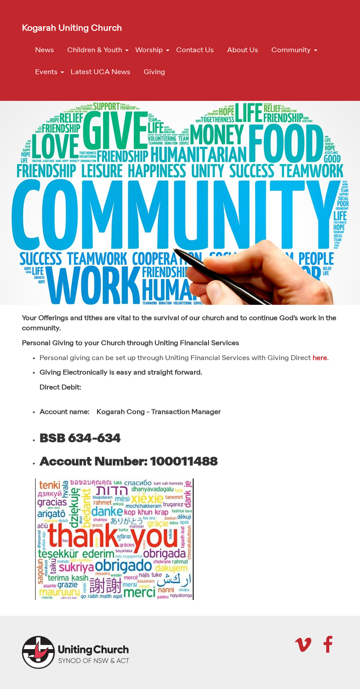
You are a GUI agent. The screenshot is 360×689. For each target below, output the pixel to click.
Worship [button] (149, 50)
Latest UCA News (100, 72)
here (320, 358)
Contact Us (195, 50)
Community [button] (291, 50)
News (44, 50)
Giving (154, 72)
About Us (242, 50)
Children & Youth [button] (94, 50)
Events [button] (46, 72)
